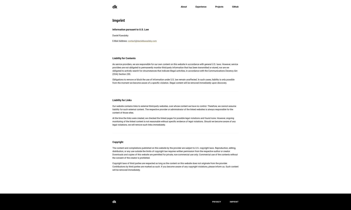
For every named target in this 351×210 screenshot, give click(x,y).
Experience (201, 6)
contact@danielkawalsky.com (142, 41)
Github (235, 6)
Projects (219, 6)
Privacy (216, 202)
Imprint (234, 202)
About (184, 6)
